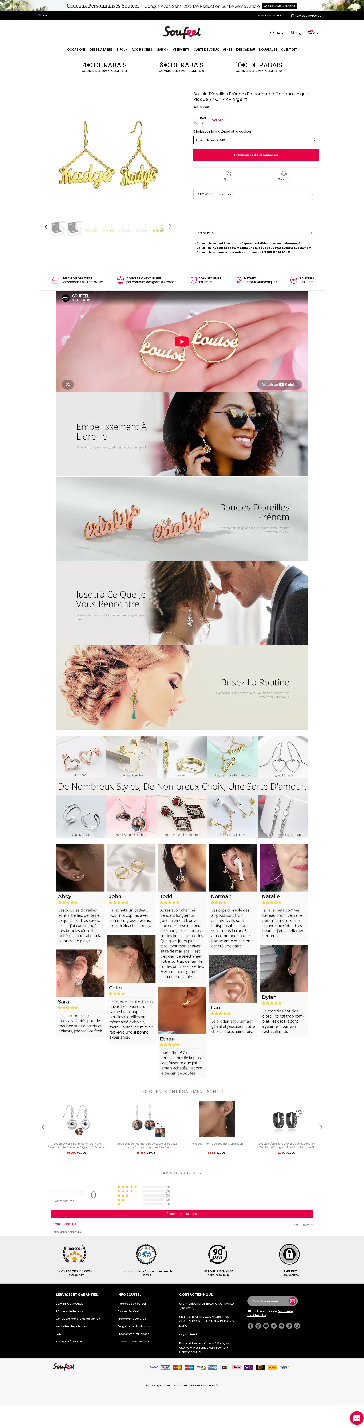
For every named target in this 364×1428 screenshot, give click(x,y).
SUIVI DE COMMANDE (308, 15)
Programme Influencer (133, 1334)
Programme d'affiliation (134, 1326)
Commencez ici (190, 1352)
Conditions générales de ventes (78, 1319)
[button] (277, 32)
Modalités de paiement (72, 1326)
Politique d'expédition (70, 1341)
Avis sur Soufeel (128, 1311)
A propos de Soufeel (132, 1304)
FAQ (58, 1334)
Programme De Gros (132, 1319)
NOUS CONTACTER (269, 15)
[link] (76, 49)
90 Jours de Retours (69, 1311)
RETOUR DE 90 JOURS (276, 252)
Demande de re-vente (133, 1341)
